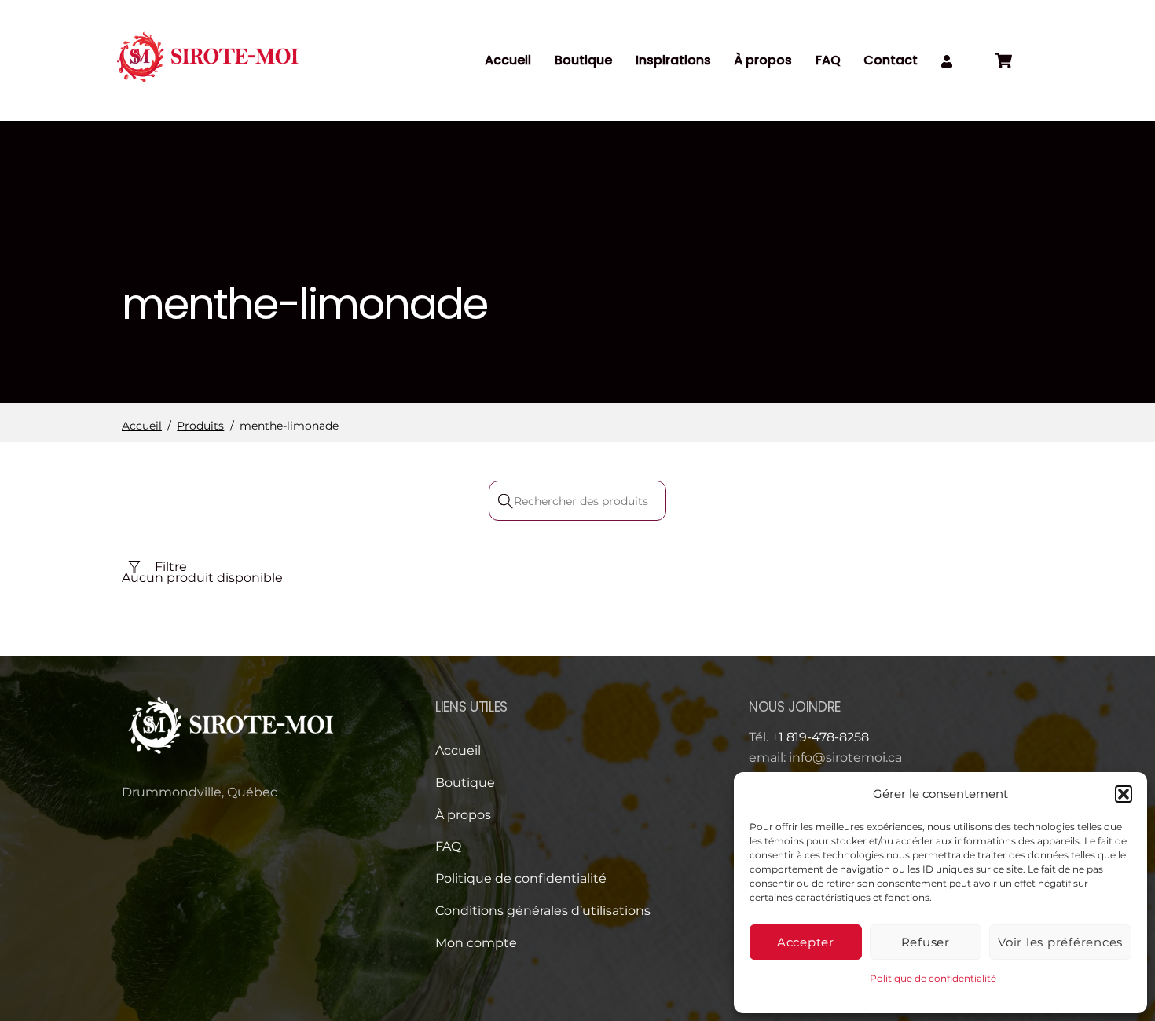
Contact (891, 60)
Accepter (805, 942)
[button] (1123, 794)
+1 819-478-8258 (820, 737)
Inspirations (673, 60)
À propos (763, 60)
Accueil (508, 60)
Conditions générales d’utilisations (543, 910)
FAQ (828, 60)
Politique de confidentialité (933, 978)
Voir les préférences (1060, 942)
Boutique (583, 60)
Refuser (925, 942)
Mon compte (476, 942)
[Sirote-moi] (208, 86)
